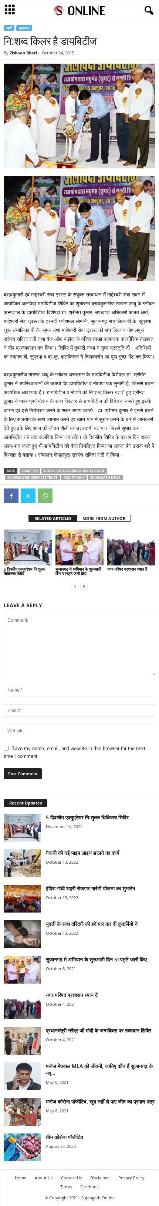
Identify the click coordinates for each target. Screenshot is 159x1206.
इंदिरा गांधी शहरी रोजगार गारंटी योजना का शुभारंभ (90, 888)
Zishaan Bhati (23, 53)
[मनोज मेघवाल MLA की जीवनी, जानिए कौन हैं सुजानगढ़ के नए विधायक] (22, 1076)
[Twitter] (28, 495)
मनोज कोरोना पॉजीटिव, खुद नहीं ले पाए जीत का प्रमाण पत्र (100, 1101)
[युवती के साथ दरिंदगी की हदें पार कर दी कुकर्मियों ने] (22, 934)
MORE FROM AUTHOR (103, 518)
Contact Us (71, 1177)
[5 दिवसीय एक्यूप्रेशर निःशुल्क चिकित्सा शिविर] (28, 547)
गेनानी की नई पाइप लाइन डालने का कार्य (82, 852)
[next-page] (84, 586)
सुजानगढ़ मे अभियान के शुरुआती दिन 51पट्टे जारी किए (78, 571)
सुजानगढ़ (24, 28)
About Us (44, 1177)
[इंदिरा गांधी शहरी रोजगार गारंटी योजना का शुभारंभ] (22, 899)
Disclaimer (100, 1177)
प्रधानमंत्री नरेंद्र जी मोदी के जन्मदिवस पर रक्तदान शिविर (98, 1030)
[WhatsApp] (45, 495)
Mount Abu (74, 477)
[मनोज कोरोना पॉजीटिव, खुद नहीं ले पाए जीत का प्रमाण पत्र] (22, 1112)
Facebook (89, 1186)
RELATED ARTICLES (52, 518)
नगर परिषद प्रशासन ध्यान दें (127, 569)
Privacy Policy (131, 1177)
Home (20, 1177)
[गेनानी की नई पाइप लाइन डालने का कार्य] (22, 863)
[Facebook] (11, 495)
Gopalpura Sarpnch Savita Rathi (74, 470)
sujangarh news (105, 477)
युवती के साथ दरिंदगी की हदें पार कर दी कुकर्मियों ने (92, 923)
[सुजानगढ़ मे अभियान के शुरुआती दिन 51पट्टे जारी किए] (79, 547)
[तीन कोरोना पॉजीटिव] (22, 1147)
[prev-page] (75, 586)
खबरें (9, 28)
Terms (66, 1186)
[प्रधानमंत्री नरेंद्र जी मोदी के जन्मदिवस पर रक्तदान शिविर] (22, 1041)
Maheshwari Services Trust (32, 477)
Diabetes (30, 470)
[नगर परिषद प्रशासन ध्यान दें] (131, 547)
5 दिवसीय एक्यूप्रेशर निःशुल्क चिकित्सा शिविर (24, 571)
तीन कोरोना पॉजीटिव (64, 1137)
